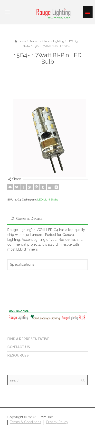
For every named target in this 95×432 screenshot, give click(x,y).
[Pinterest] (36, 187)
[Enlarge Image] (47, 136)
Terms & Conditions (25, 422)
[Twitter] (17, 187)
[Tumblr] (43, 187)
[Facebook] (23, 187)
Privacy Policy (57, 422)
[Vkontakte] (56, 187)
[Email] (10, 187)
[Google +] (30, 187)
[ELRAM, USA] (54, 13)
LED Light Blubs (47, 199)
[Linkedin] (50, 187)
